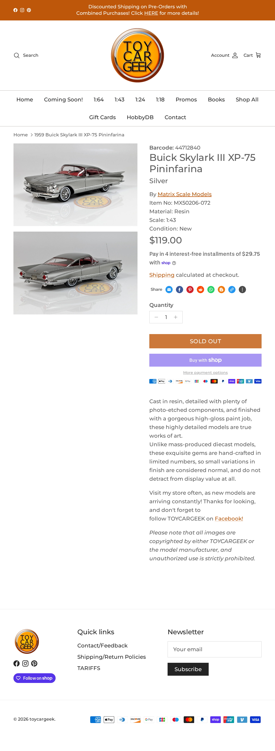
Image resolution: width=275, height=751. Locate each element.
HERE (151, 13)
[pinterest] (190, 289)
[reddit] (200, 289)
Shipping (162, 275)
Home (24, 99)
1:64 (99, 99)
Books (216, 99)
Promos (186, 99)
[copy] (232, 289)
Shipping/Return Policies (111, 657)
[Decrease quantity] (155, 317)
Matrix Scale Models (185, 194)
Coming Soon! (63, 99)
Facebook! (229, 518)
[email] (169, 289)
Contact (175, 117)
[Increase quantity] (177, 317)
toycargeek (42, 719)
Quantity (161, 305)
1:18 (160, 99)
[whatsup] (211, 289)
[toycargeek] (137, 55)
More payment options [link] (205, 372)
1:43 (119, 99)
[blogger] (221, 289)
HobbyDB (140, 117)
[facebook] (179, 289)
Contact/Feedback (102, 645)
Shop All (247, 99)
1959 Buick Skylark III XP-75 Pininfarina (79, 134)
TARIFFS (88, 668)
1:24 (140, 99)
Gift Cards (102, 117)
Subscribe (188, 669)
